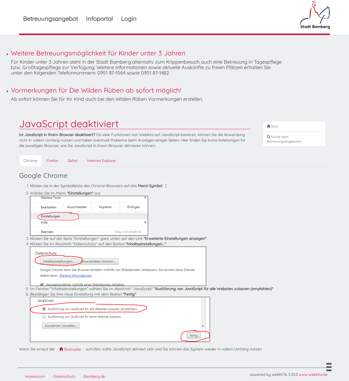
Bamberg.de (94, 376)
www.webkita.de (313, 374)
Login (129, 18)
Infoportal (99, 18)
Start (274, 126)
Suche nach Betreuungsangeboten (284, 139)
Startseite (72, 349)
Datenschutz (64, 376)
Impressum (35, 376)
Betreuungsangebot (50, 18)
